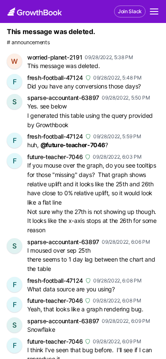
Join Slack (130, 11)
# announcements (28, 42)
